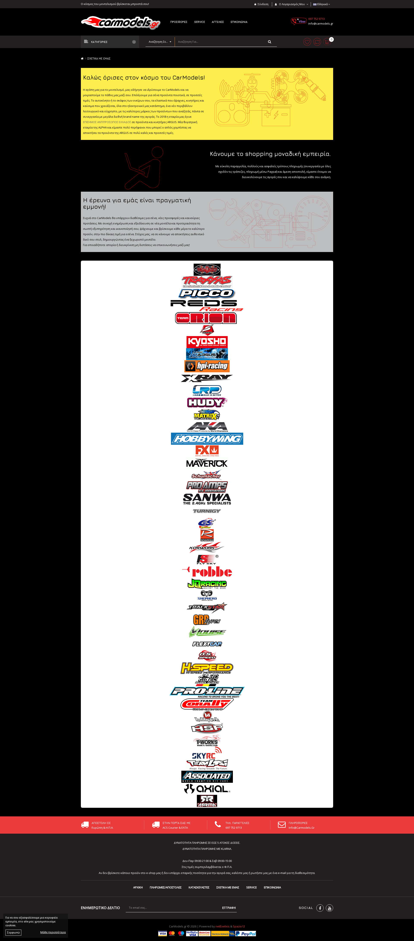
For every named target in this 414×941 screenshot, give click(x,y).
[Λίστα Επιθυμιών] (307, 42)
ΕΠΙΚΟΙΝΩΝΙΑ (272, 887)
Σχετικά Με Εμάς (99, 58)
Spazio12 (239, 926)
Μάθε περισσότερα (53, 932)
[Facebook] (320, 908)
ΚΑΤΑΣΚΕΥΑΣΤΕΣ (199, 887)
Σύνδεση (263, 4)
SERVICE (251, 887)
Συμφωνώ (13, 932)
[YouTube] (329, 908)
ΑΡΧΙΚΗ (138, 887)
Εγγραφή (229, 908)
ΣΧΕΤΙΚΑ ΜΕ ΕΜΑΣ (227, 887)
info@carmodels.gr (320, 23)
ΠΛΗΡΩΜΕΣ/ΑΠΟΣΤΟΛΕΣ (166, 887)
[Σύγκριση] (317, 42)
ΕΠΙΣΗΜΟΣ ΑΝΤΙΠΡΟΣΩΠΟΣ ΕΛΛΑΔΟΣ (107, 122)
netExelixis (223, 926)
